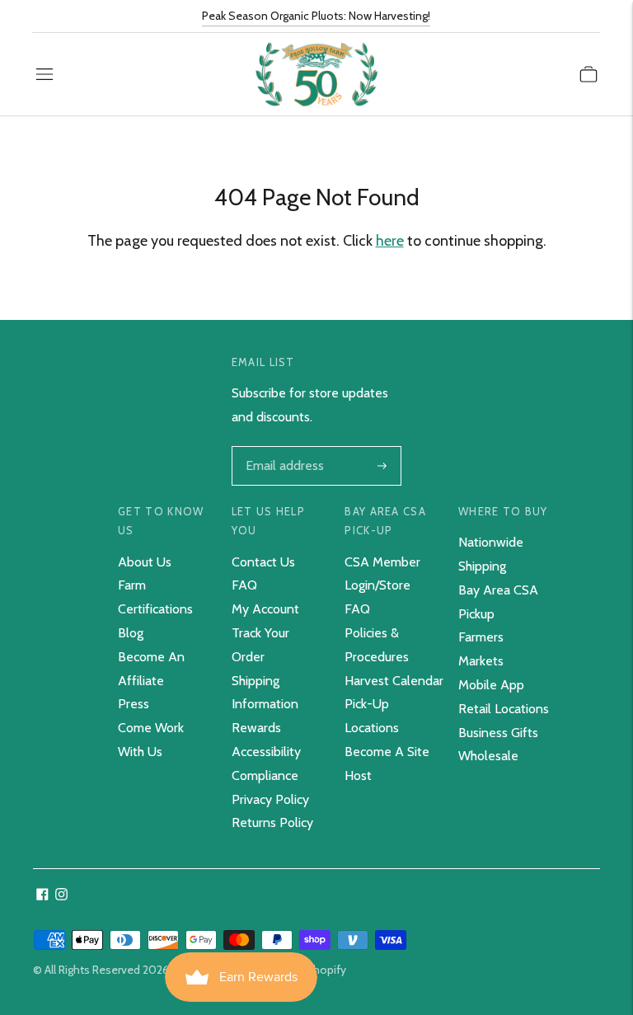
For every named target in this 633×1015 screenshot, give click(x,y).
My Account (265, 609)
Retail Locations (503, 709)
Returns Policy (272, 822)
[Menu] (44, 74)
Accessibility (266, 751)
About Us (144, 562)
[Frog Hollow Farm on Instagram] (61, 896)
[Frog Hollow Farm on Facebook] (42, 896)
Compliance (265, 775)
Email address (283, 447)
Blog (130, 633)
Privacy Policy (270, 799)
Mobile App (491, 685)
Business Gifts (498, 732)
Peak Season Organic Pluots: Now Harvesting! (316, 15)
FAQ (244, 585)
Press (133, 704)
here (390, 241)
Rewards (256, 727)
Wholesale (488, 756)
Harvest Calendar (394, 680)
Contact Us (263, 562)
